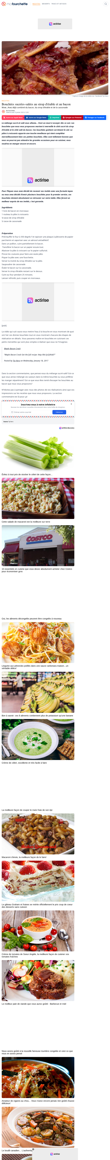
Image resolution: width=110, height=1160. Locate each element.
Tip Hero (16, 360)
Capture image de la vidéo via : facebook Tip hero (90, 96)
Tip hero (10, 422)
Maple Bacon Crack (12, 348)
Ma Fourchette (10, 111)
